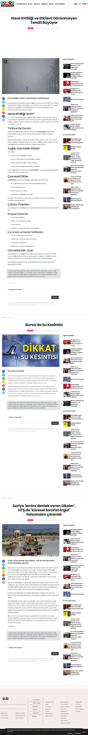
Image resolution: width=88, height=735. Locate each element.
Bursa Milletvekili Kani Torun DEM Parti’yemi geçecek (77, 140)
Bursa (30, 4)
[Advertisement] (44, 44)
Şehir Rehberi (64, 720)
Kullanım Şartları (20, 713)
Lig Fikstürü (64, 711)
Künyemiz (35, 713)
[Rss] (17, 707)
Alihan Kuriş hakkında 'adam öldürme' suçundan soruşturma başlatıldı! (77, 108)
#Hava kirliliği (11, 283)
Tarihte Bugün (65, 713)
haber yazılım (4, 733)
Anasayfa (4, 10)
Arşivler (34, 710)
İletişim (34, 716)
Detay (71, 733)
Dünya (51, 4)
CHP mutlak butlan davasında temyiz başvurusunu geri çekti (77, 118)
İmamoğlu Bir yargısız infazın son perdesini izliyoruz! (77, 83)
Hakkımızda (4, 713)
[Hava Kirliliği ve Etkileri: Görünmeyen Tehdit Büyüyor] (30, 76)
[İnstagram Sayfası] (7, 707)
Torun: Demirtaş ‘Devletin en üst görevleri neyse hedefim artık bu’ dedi (76, 180)
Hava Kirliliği (17, 114)
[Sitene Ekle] (23, 707)
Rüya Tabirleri (79, 709)
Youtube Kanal (21, 4)
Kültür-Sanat (49, 716)
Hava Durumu (65, 702)
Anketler (78, 704)
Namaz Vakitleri (65, 706)
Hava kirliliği (11, 117)
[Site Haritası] (19, 707)
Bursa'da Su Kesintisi (77, 99)
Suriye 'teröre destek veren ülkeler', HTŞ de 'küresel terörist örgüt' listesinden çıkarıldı (76, 157)
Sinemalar (63, 716)
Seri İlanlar (63, 718)
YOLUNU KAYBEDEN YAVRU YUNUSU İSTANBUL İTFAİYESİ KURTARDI (76, 75)
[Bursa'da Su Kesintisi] (30, 350)
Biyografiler (79, 706)
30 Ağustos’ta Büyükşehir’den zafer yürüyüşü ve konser (76, 91)
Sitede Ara (79, 702)
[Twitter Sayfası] (4, 707)
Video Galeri (36, 703)
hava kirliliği (41, 132)
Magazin (44, 4)
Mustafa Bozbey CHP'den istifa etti (76, 199)
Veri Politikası (4, 718)
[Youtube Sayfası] (10, 707)
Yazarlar (35, 706)
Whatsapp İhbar (20, 715)
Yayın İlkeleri (4, 715)
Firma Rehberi (60, 4)
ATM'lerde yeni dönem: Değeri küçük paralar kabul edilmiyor (77, 127)
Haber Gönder (19, 718)
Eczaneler (63, 709)
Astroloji (78, 711)
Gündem (37, 4)
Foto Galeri (36, 700)
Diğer (76, 4)
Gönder (55, 297)
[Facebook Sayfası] (2, 707)
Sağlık (10, 10)
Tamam (78, 733)
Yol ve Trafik (64, 704)
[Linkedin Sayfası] (13, 707)
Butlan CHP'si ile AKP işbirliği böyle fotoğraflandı (77, 206)
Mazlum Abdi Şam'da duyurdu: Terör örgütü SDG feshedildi (77, 66)
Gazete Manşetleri (66, 723)
